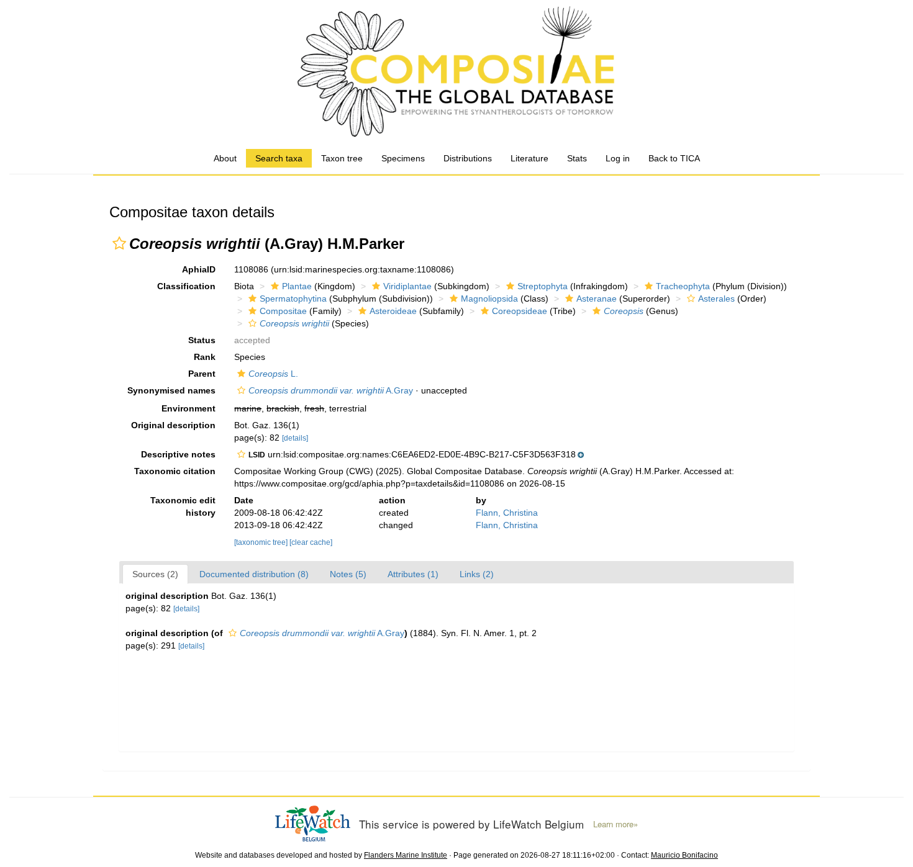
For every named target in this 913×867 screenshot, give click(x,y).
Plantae (297, 286)
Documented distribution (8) (254, 574)
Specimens (403, 158)
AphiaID (199, 269)
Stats (577, 158)
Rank (205, 357)
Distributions (467, 158)
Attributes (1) (413, 574)
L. (273, 374)
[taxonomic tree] (261, 542)
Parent (202, 374)
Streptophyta (542, 286)
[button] (119, 243)
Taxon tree (342, 158)
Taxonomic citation (175, 471)
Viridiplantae (407, 286)
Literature (529, 158)
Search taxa (278, 158)
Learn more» (615, 824)
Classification (186, 286)
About (225, 158)
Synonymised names (171, 390)
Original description (173, 425)
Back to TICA (674, 158)
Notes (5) (348, 574)
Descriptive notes (178, 454)
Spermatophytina (293, 298)
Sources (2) (155, 574)
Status (202, 340)
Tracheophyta (683, 286)
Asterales (716, 298)
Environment (188, 408)
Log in (618, 158)
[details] (295, 438)
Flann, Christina (507, 513)
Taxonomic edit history (183, 506)
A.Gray (330, 390)
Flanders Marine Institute (405, 855)
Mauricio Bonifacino (684, 855)
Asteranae (596, 298)
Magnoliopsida (489, 298)
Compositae (283, 311)
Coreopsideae (519, 311)
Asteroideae (393, 311)
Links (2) (477, 574)
